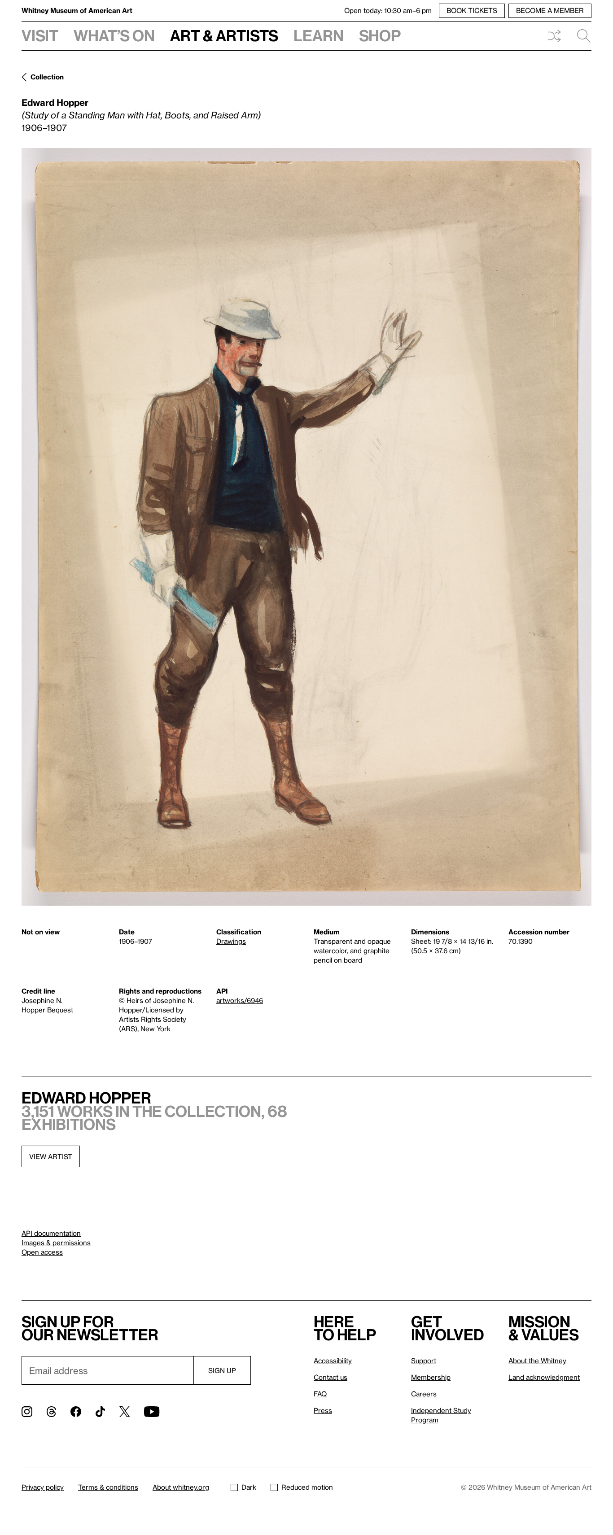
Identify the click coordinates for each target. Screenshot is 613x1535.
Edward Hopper (55, 102)
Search (580, 36)
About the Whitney (537, 1360)
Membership (431, 1377)
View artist (50, 1156)
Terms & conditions (108, 1487)
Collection (47, 77)
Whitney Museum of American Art (77, 10)
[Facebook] (75, 1411)
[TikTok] (100, 1411)
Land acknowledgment (544, 1377)
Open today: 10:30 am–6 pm (388, 10)
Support (423, 1360)
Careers (424, 1394)
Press (323, 1410)
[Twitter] (124, 1411)
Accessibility (333, 1360)
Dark (248, 1487)
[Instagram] (26, 1411)
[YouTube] (151, 1411)
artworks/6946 (239, 1000)
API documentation (51, 1233)
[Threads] (51, 1411)
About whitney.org (181, 1487)
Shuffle (554, 36)
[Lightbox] (306, 527)
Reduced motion (307, 1487)
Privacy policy (43, 1487)
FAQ (320, 1394)
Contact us (330, 1377)
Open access (42, 1252)
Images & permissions (56, 1242)
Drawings (231, 941)
